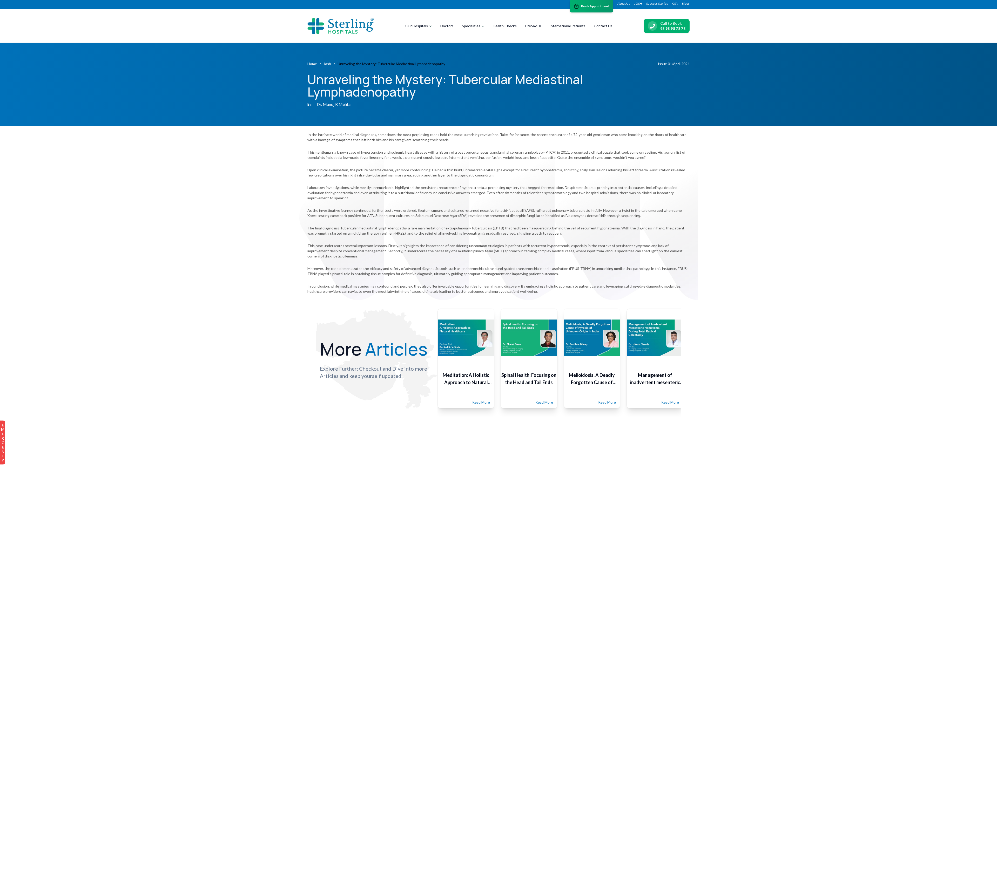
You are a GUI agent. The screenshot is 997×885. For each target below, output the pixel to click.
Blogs (686, 3)
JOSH (638, 3)
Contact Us (603, 26)
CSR (675, 3)
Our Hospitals (416, 26)
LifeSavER (533, 26)
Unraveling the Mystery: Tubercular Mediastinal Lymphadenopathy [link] (391, 64)
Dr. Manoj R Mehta (334, 104)
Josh (327, 64)
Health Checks (505, 26)
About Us (623, 3)
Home (312, 64)
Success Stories (657, 3)
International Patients (567, 26)
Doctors (447, 26)
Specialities (471, 26)
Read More (481, 402)
